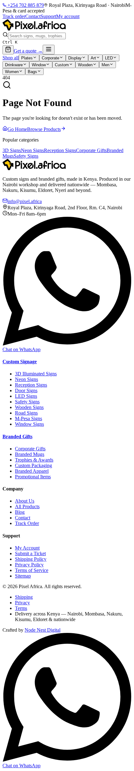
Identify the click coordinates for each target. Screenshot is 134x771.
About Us (24, 501)
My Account (27, 547)
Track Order (27, 523)
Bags (32, 71)
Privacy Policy (29, 564)
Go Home (17, 129)
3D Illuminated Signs (36, 373)
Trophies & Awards (34, 459)
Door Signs (26, 390)
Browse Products (44, 129)
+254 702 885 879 (25, 5)
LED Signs (26, 396)
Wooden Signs (29, 407)
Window (39, 65)
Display (75, 58)
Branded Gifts (17, 436)
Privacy (22, 602)
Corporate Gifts (91, 150)
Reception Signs (60, 150)
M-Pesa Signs (28, 418)
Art (93, 58)
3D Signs (11, 150)
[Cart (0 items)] (8, 49)
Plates (27, 58)
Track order (13, 16)
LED (109, 58)
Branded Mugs (29, 454)
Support (48, 16)
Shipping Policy (30, 559)
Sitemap (23, 575)
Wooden (85, 65)
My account (67, 16)
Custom (62, 65)
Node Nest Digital (42, 630)
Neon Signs (32, 150)
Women (12, 71)
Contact (33, 16)
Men (105, 65)
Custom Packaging (33, 465)
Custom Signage (19, 361)
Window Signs (29, 424)
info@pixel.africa (24, 201)
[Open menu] (49, 49)
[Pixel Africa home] (34, 28)
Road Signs (26, 413)
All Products (27, 506)
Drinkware (14, 65)
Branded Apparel (32, 471)
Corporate (50, 58)
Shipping (24, 597)
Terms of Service (31, 570)
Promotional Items (33, 476)
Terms (21, 608)
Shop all (10, 57)
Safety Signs (26, 156)
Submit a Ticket (30, 553)
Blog (20, 512)
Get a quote (28, 50)
